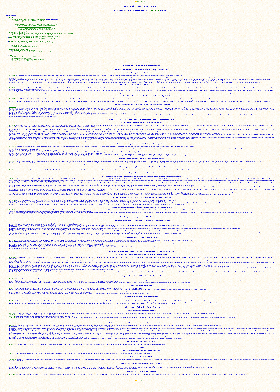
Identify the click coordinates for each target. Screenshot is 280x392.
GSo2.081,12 (12, 209)
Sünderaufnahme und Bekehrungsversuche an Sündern (25, 46)
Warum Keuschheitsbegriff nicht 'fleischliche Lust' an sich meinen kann (31, 21)
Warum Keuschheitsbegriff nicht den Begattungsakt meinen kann (30, 20)
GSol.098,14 (12, 366)
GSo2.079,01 (12, 75)
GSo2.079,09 (12, 98)
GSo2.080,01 (12, 125)
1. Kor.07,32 (12, 317)
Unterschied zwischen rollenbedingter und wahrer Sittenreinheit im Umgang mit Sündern (29, 41)
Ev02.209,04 (12, 288)
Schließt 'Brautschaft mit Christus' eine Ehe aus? (23, 53)
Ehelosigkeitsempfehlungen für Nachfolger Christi (23, 50)
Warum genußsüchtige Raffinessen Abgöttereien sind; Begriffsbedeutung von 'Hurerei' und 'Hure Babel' (36, 36)
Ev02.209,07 (12, 300)
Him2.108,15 (12, 320)
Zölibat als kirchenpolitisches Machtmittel (21, 58)
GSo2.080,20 (12, 169)
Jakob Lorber (154, 10)
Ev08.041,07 (12, 325)
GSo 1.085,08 (12, 359)
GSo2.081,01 (12, 178)
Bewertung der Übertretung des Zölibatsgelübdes (23, 60)
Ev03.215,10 (12, 240)
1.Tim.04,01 (12, 353)
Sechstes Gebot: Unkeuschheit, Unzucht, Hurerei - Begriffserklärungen (28, 19)
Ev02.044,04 (12, 344)
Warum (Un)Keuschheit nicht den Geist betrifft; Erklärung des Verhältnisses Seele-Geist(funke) (37, 24)
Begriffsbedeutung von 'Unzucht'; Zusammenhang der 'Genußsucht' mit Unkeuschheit (38, 31)
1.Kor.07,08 (12, 314)
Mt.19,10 (11, 313)
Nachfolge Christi (141, 1)
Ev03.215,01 (12, 223)
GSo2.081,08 (12, 200)
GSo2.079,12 (12, 107)
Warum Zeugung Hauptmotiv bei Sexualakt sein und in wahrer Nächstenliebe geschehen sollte (34, 38)
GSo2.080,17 (12, 161)
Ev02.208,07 (12, 278)
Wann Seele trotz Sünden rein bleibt (20, 45)
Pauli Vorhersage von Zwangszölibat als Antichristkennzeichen (26, 56)
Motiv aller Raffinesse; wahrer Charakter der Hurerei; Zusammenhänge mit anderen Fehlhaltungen (35, 34)
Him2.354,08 (12, 374)
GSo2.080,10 (12, 146)
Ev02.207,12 (12, 257)
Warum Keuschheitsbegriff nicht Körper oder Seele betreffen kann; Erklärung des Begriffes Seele (37, 23)
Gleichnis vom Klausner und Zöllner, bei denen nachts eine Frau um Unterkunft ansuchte (32, 42)
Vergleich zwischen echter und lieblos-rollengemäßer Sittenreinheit (27, 44)
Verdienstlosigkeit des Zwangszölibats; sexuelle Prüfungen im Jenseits (28, 59)
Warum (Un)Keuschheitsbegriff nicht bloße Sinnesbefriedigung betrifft (34, 27)
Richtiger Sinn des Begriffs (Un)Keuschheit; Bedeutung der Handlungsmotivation (37, 28)
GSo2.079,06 (12, 87)
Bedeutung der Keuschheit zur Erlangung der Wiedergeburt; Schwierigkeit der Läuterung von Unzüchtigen (37, 51)
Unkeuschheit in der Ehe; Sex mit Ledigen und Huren (24, 40)
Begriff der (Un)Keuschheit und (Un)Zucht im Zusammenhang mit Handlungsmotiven (35, 25)
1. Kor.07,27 (12, 316)
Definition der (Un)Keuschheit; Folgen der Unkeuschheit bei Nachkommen (35, 29)
